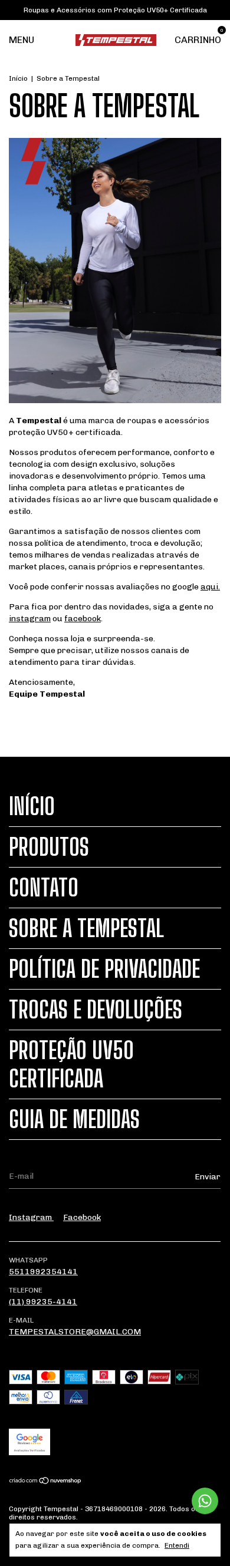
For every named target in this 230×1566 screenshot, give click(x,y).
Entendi (177, 1545)
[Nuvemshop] (46, 1481)
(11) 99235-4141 (43, 1302)
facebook (82, 619)
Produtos (49, 847)
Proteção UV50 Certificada (71, 1064)
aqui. (210, 587)
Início (18, 78)
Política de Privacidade (104, 969)
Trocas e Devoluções (95, 1009)
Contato (43, 887)
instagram (30, 619)
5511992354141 (43, 1272)
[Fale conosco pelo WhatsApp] (205, 1501)
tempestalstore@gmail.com (75, 1332)
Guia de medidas (74, 1119)
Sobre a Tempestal (86, 928)
